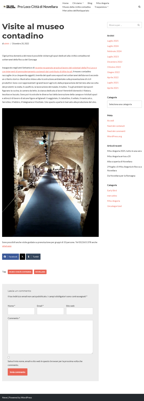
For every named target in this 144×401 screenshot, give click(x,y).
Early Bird (112, 190)
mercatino (112, 195)
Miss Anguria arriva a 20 (118, 156)
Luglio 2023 (113, 56)
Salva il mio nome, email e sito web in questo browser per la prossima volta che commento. (45, 363)
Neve (4, 397)
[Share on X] (22, 257)
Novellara (40, 272)
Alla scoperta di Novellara (119, 161)
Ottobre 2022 (114, 67)
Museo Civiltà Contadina (20, 272)
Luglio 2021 (113, 82)
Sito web (70, 305)
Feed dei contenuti (116, 125)
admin (6, 43)
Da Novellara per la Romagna (121, 175)
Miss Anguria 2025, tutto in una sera (124, 151)
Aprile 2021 (113, 88)
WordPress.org (114, 136)
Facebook (13, 256)
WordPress (26, 397)
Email (40, 305)
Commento (14, 318)
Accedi (110, 120)
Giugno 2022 (113, 72)
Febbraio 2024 (114, 51)
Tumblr (36, 256)
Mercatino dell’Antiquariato (75, 10)
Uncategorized (114, 206)
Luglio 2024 (113, 46)
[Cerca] (139, 7)
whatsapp (7, 246)
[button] (83, 3)
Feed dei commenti (116, 131)
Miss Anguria (102, 3)
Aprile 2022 (113, 77)
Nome (11, 305)
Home (65, 3)
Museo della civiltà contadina (76, 6)
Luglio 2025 (113, 40)
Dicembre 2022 (114, 61)
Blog (90, 3)
